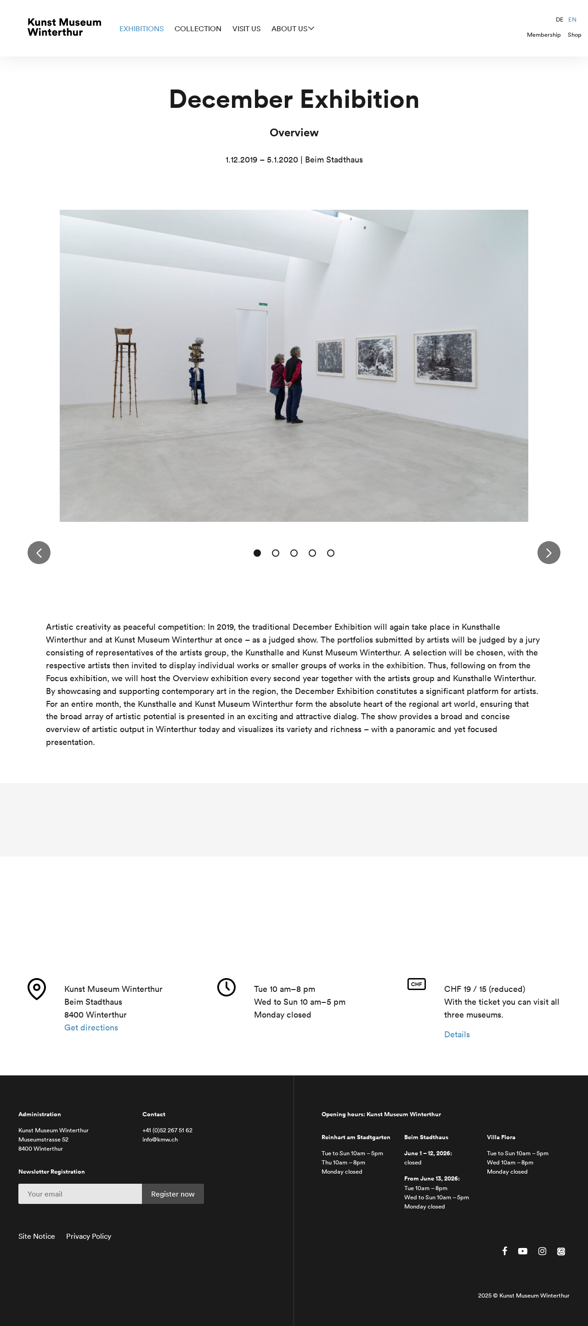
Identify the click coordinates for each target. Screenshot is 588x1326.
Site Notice (36, 1236)
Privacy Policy (88, 1236)
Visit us (246, 28)
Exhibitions (141, 28)
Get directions (91, 1027)
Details (457, 1034)
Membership (544, 35)
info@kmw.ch (160, 1139)
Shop (575, 35)
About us (289, 28)
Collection (198, 28)
